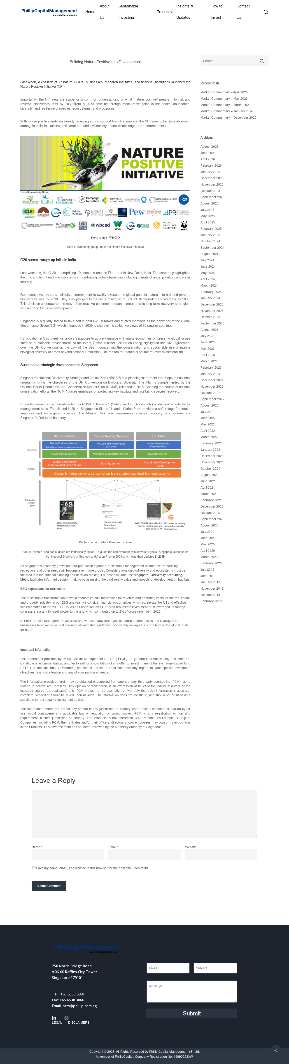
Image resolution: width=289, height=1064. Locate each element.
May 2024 (207, 273)
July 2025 (207, 209)
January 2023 (210, 374)
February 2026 (211, 165)
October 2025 (210, 191)
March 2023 (209, 361)
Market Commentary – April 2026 (224, 92)
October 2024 (210, 241)
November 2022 (212, 386)
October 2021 (210, 468)
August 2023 (209, 329)
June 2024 (208, 266)
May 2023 (207, 348)
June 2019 (208, 576)
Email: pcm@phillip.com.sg (74, 1005)
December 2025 (212, 178)
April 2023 (207, 355)
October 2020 (210, 513)
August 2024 (209, 254)
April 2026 (207, 159)
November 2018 (212, 588)
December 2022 (212, 380)
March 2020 (209, 557)
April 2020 (207, 550)
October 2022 (210, 393)
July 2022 (207, 412)
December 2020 (212, 506)
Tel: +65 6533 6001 (68, 994)
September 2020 (212, 519)
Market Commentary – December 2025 (228, 117)
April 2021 (207, 487)
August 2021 (209, 475)
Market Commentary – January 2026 (226, 111)
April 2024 (207, 279)
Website (191, 847)
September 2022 (212, 399)
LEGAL (57, 1022)
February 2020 (211, 563)
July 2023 (207, 336)
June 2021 (208, 481)
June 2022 (208, 418)
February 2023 (211, 367)
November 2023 (212, 311)
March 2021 (209, 494)
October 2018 (210, 595)
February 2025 (211, 228)
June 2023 (208, 342)
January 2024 (210, 298)
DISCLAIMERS (78, 1022)
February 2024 (211, 292)
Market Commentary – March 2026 (225, 105)
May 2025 (207, 216)
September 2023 (212, 323)
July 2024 (207, 260)
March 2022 (209, 437)
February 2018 (211, 601)
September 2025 (212, 197)
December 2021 (212, 456)
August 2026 (209, 146)
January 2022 (210, 449)
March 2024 (209, 285)
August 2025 (209, 203)
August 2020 (209, 525)
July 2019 (207, 569)
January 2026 (210, 172)
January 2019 (210, 582)
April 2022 (207, 430)
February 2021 (211, 500)
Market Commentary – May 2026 (224, 98)
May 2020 (207, 544)
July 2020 (207, 531)
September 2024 (212, 247)
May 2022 (207, 424)
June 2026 (208, 153)
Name (37, 847)
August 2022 (209, 405)
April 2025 (207, 222)
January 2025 (210, 235)
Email (113, 847)
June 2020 (208, 538)
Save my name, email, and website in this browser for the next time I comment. (92, 868)
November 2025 (212, 184)
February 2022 (211, 443)
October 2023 (210, 317)
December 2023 (212, 304)
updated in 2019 (154, 556)
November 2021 (212, 462)
